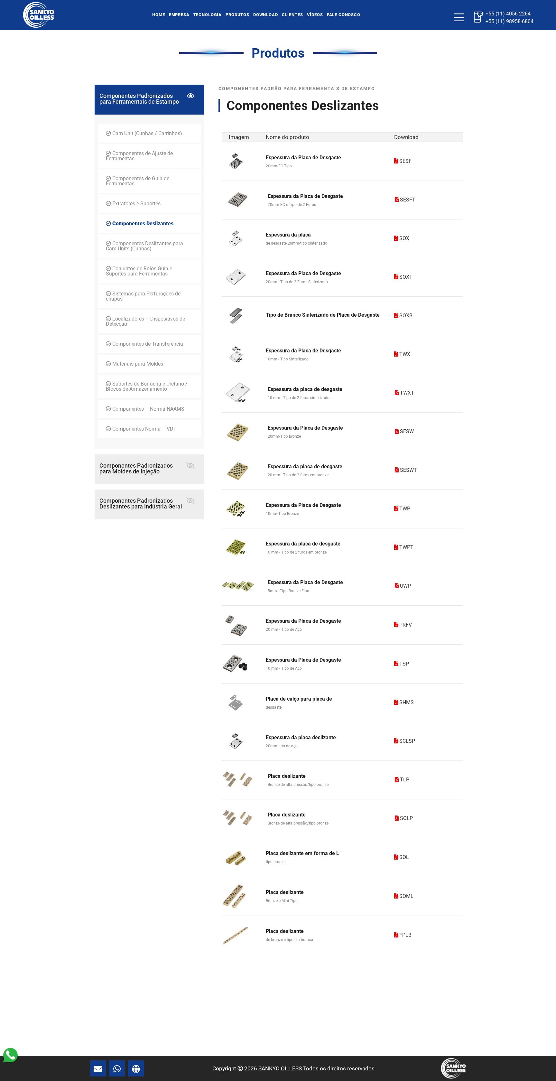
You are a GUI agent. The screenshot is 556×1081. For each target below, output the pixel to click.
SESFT (407, 200)
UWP (405, 586)
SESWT (408, 470)
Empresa (179, 14)
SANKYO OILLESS (280, 1068)
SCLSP (406, 741)
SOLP (406, 818)
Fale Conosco (343, 14)
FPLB (405, 935)
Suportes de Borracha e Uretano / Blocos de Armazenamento (147, 386)
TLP (404, 780)
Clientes (292, 14)
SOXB (405, 315)
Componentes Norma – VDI (143, 429)
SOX (403, 238)
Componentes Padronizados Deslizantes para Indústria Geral (140, 503)
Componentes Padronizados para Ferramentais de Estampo (139, 98)
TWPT (405, 547)
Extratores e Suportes (136, 203)
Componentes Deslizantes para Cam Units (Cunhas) (144, 246)
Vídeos (315, 14)
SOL (403, 857)
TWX (404, 354)
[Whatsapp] (10, 1055)
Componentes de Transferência (147, 344)
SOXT (405, 277)
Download (265, 14)
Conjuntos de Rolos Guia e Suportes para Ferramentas (139, 271)
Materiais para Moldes (137, 364)
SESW (406, 431)
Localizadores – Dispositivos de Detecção (145, 321)
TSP (403, 664)
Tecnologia (207, 14)
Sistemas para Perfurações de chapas (143, 296)
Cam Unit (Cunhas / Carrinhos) (146, 133)
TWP (404, 509)
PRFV (405, 625)
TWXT (406, 393)
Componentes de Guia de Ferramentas (137, 181)
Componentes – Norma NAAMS (147, 409)
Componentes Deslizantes (142, 223)
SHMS (406, 702)
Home (158, 14)
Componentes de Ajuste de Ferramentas (139, 156)
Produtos (237, 14)
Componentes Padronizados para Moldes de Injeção (136, 468)
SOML (405, 896)
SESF (405, 161)
